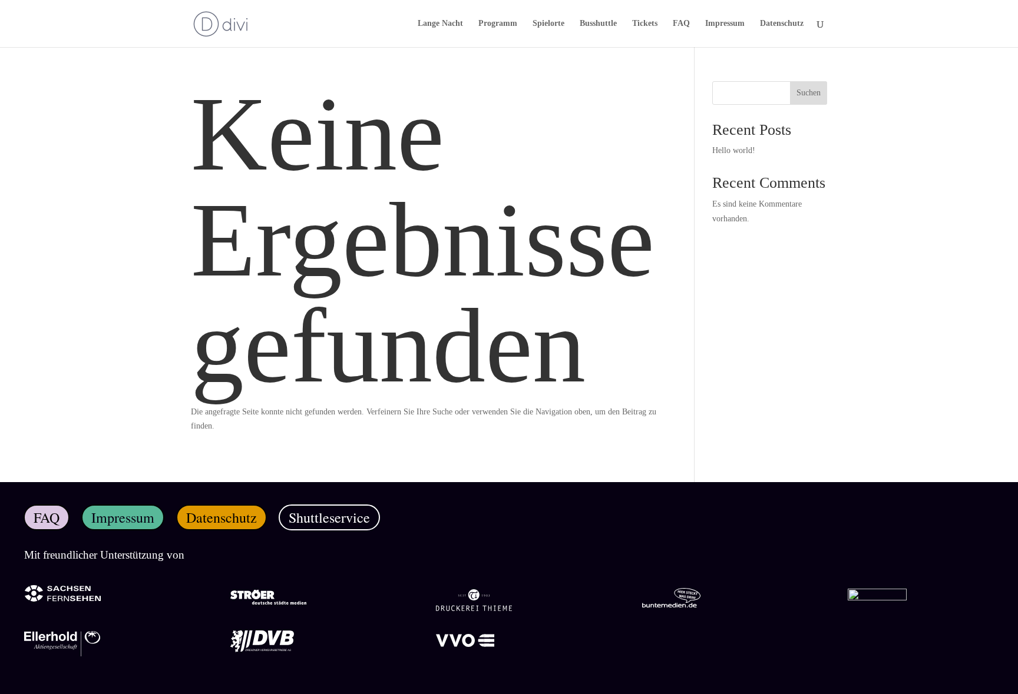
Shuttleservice (329, 517)
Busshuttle (598, 23)
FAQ (681, 23)
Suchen (808, 92)
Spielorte (548, 23)
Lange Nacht (440, 23)
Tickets (644, 23)
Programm (497, 23)
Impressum (725, 23)
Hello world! (733, 150)
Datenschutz (782, 23)
